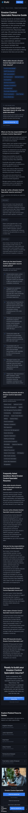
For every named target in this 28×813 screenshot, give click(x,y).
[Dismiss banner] (26, 809)
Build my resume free (14, 800)
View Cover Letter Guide (14, 804)
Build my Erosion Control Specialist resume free (14, 698)
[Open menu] (25, 2)
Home (2, 8)
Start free (19, 2)
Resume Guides (9, 8)
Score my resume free (10, 122)
